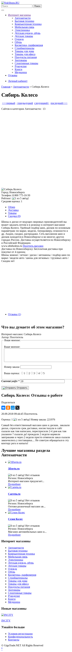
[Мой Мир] (13, 408)
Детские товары (24, 36)
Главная (5, 86)
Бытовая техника (24, 21)
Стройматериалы (24, 48)
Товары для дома (24, 51)
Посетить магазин (33, 245)
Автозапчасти (23, 18)
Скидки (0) (14, 216)
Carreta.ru (14, 493)
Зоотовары (21, 60)
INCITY (6, 620)
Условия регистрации (20, 633)
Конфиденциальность (20, 636)
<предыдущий (25, 103)
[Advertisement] (36, 149)
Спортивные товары (26, 63)
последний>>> (59, 103)
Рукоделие (21, 66)
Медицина (21, 72)
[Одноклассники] (8, 408)
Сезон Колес (15, 519)
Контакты (13, 639)
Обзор (11, 207)
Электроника (22, 30)
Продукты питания (26, 57)
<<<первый (8, 103)
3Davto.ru (14, 468)
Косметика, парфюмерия (29, 45)
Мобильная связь (24, 27)
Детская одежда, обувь (27, 33)
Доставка (13, 210)
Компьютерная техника (28, 24)
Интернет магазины (19, 15)
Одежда (19, 39)
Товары (12, 213)
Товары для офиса (25, 54)
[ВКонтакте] (3, 408)
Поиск (37, 6)
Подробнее (14, 484)
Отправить (21, 388)
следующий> (41, 103)
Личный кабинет (17, 81)
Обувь (18, 42)
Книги (18, 69)
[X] (17, 408)
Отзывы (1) (14, 314)
